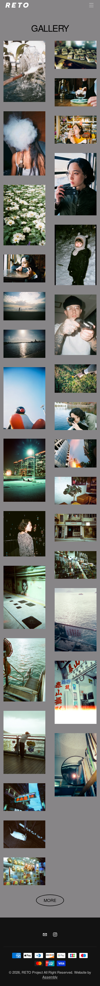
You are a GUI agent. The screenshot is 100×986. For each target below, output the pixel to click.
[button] (91, 5)
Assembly (50, 976)
